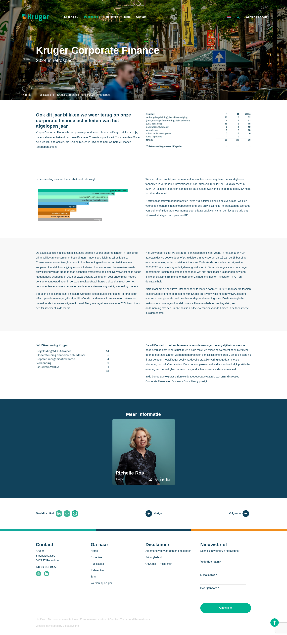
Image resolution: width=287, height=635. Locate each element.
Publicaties (91, 16)
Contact (141, 16)
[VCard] (168, 479)
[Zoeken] (238, 16)
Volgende (235, 513)
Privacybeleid (153, 557)
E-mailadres (208, 575)
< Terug (27, 94)
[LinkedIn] (162, 479)
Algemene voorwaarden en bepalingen (168, 550)
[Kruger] (35, 16)
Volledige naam (210, 561)
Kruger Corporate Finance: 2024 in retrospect (83, 94)
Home (94, 550)
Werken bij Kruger (257, 16)
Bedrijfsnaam (209, 588)
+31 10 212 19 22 (46, 567)
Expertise (70, 16)
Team (127, 16)
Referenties (111, 16)
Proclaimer (165, 563)
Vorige (158, 513)
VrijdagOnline (71, 625)
